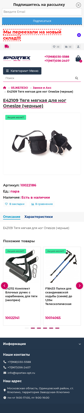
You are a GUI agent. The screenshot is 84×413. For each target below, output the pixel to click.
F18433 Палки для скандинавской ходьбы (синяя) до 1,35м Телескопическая (58, 296)
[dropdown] (7, 46)
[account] (78, 46)
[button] (27, 328)
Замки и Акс (42, 87)
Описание (11, 217)
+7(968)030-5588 (56, 56)
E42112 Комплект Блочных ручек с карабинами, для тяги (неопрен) (21, 294)
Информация (14, 344)
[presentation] (4, 285)
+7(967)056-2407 (57, 61)
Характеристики (38, 217)
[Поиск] (77, 78)
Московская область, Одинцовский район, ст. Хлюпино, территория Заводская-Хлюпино (40, 390)
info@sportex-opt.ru (21, 372)
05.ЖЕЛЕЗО (19, 87)
